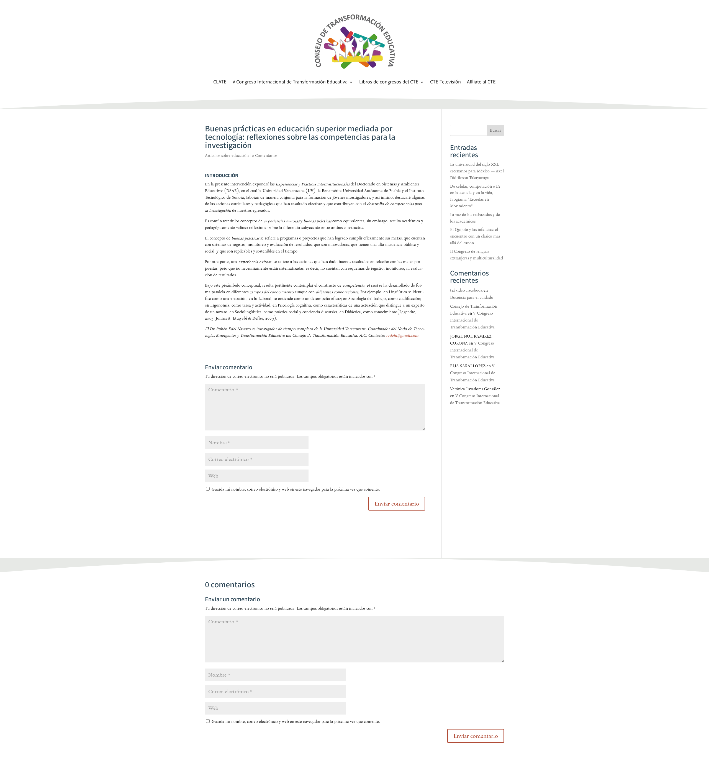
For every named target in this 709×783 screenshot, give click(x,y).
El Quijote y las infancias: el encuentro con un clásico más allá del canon (475, 236)
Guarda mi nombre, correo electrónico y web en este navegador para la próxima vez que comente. (296, 489)
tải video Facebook (466, 290)
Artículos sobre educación (227, 155)
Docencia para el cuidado (471, 297)
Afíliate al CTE (481, 82)
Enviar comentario (475, 736)
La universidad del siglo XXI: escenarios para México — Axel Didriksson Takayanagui (477, 171)
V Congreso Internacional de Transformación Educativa (290, 82)
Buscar (495, 130)
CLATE (220, 82)
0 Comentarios (264, 155)
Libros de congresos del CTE (388, 82)
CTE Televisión (445, 82)
